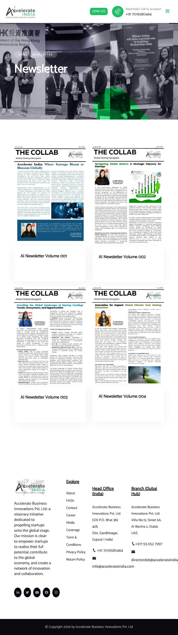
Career (71, 515)
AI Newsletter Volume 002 (122, 257)
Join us (98, 11)
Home (23, 55)
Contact (71, 508)
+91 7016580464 (139, 14)
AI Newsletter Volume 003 (44, 397)
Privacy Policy (76, 552)
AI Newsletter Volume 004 (122, 396)
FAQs (70, 501)
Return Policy (75, 559)
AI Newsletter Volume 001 (44, 256)
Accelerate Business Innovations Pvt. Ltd (104, 627)
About (70, 493)
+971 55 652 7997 (148, 544)
